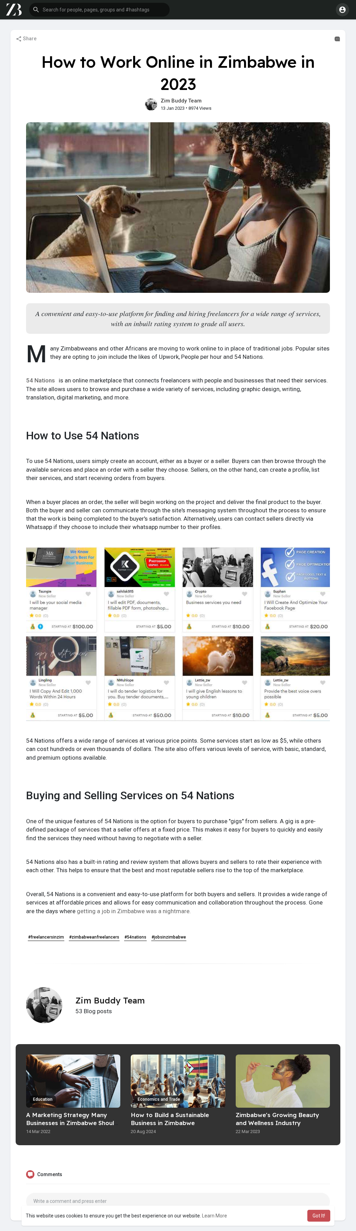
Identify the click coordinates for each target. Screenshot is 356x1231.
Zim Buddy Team (181, 101)
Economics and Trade (159, 1099)
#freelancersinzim (46, 937)
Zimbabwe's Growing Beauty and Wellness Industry (277, 1118)
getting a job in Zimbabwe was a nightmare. (134, 911)
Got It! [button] (319, 1215)
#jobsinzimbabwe (169, 937)
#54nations (135, 937)
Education (42, 1099)
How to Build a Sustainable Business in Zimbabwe (170, 1118)
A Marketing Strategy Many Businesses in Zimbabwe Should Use (72, 1122)
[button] (99, 10)
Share (29, 38)
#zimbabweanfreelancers (94, 937)
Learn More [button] (214, 1215)
